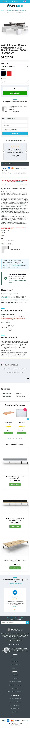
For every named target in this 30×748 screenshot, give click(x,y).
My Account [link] (15, 658)
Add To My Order (14, 111)
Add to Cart (15, 93)
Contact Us (19, 181)
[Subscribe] (27, 622)
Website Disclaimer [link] (15, 685)
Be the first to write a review (15, 372)
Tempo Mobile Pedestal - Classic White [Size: (18, 107)
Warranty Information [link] (15, 705)
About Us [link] (15, 678)
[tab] (15, 164)
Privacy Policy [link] (15, 712)
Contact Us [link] (15, 675)
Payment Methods (9, 164)
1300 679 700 (16, 265)
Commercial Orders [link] (15, 681)
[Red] (9, 73)
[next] (28, 419)
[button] (15, 372)
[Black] (3, 73)
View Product (8, 432)
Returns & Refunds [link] (15, 702)
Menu (6, 1)
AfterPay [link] (15, 668)
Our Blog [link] (15, 688)
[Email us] (9, 644)
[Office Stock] (15, 5)
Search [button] (15, 1)
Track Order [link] (15, 661)
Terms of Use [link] (15, 708)
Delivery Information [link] (15, 698)
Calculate (15, 133)
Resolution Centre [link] (15, 664)
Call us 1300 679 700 (16, 640)
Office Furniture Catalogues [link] (15, 691)
